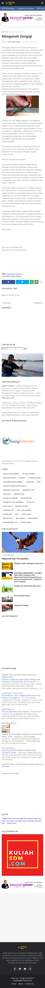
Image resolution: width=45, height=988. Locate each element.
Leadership (30, 482)
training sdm (7, 514)
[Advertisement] (16, 325)
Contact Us (29, 984)
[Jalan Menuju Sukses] (7, 598)
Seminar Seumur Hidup (10, 773)
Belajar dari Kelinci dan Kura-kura (27, 586)
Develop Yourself (9, 478)
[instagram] (30, 969)
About (20, 984)
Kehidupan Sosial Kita (11, 490)
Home (14, 984)
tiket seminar (8, 518)
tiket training (20, 518)
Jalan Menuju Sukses (22, 596)
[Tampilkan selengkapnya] (41, 282)
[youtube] (25, 969)
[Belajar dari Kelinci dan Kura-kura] (7, 588)
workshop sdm (8, 510)
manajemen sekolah (10, 498)
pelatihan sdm (19, 494)
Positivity (22, 478)
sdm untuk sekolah (24, 510)
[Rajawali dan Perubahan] (22, 542)
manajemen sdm (28, 490)
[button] (2, 3)
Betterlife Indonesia (9, 723)
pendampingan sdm (10, 522)
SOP (38, 482)
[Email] (36, 282)
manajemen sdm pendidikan (13, 502)
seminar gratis (26, 522)
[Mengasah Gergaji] (7, 608)
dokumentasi (33, 518)
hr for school (7, 506)
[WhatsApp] (32, 282)
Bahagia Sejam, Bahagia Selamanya (28, 563)
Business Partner (21, 506)
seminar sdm (26, 514)
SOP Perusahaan (8, 8)
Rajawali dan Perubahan (15, 558)
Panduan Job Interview (25, 8)
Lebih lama (38, 303)
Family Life (31, 502)
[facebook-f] (15, 969)
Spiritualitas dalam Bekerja (11, 276)
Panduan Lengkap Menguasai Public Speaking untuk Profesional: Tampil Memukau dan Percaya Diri (21, 680)
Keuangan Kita (26, 498)
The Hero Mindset (28, 474)
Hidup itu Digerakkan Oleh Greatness (15, 712)
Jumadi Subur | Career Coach (12, 693)
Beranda (5, 32)
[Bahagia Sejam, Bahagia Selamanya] (7, 566)
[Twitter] (22, 282)
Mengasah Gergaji (21, 605)
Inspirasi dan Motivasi (16, 32)
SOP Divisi (41, 8)
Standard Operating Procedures (15, 486)
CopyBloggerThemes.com (22, 980)
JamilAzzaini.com (8, 709)
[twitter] (20, 969)
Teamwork (7, 494)
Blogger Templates (26, 978)
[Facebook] (8, 282)
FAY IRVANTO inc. (8, 748)
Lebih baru (7, 303)
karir (16, 514)
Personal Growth (34, 478)
